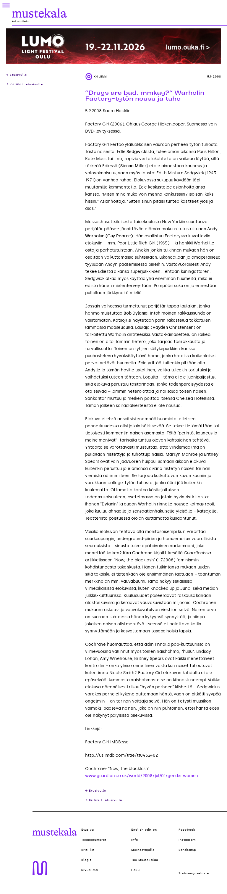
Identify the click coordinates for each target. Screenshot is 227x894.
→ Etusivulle (16, 75)
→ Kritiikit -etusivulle (24, 84)
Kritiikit (88, 850)
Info (134, 840)
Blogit (86, 860)
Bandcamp (187, 850)
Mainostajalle (143, 850)
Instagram (187, 840)
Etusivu (87, 830)
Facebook (187, 830)
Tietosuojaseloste (194, 873)
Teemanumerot (93, 840)
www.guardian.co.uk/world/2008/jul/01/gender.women (141, 775)
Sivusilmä (89, 870)
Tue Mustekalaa (144, 860)
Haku (135, 870)
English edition (144, 830)
